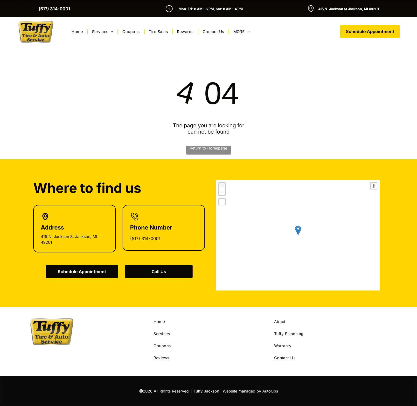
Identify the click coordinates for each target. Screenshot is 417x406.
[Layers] (374, 186)
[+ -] (298, 235)
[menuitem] (78, 31)
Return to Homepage (208, 148)
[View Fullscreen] (222, 202)
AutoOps (270, 391)
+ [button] (222, 186)
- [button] (222, 192)
